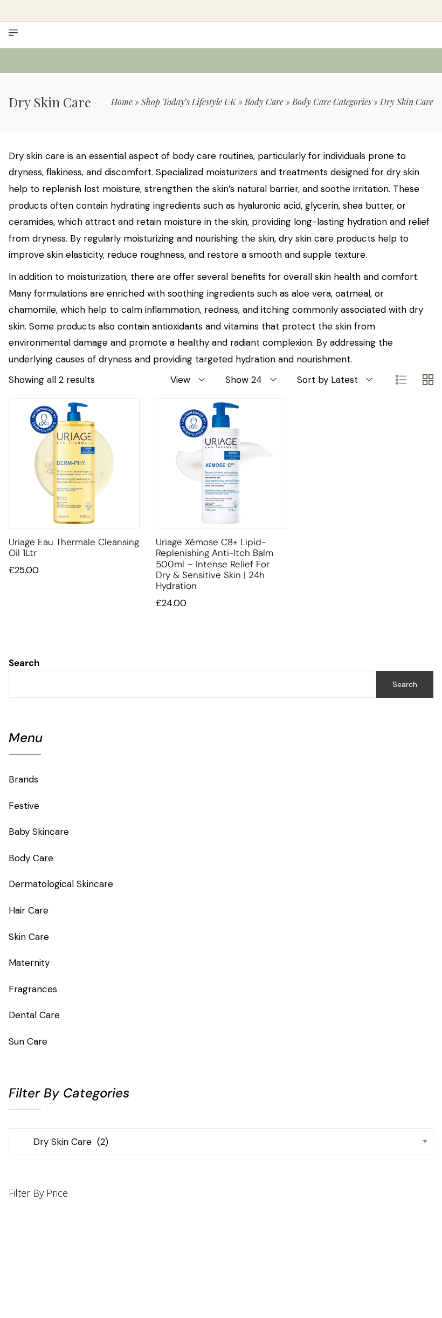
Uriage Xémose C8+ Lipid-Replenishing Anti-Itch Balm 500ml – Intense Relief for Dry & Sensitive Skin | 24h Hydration (214, 564)
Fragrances (33, 989)
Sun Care (28, 1041)
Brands (23, 779)
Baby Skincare (39, 832)
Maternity (29, 963)
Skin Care (29, 937)
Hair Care (29, 910)
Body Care (264, 101)
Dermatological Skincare (61, 884)
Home (122, 101)
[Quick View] (88, 517)
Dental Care (34, 1015)
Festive (24, 806)
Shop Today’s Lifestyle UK (188, 101)
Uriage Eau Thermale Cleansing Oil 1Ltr (74, 547)
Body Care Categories (331, 101)
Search (24, 663)
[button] (61, 517)
